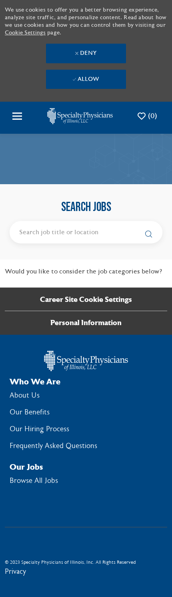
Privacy (15, 571)
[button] (146, 233)
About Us (25, 395)
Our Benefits (30, 412)
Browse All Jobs (34, 480)
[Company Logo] (80, 116)
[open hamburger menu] (17, 116)
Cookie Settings (25, 33)
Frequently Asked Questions (53, 446)
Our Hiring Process (39, 429)
